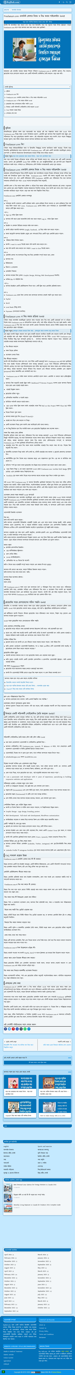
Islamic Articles (9, 1355)
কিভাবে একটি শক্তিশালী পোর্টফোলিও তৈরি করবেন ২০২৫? (22, 107)
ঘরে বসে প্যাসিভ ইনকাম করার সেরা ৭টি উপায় (37, 22)
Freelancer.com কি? (12, 94)
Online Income (8, 1358)
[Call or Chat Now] (3, 1371)
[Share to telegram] (28, 1029)
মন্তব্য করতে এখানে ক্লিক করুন (38, 1063)
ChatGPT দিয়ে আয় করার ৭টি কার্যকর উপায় (20, 689)
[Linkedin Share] (17, 1029)
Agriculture (7, 1361)
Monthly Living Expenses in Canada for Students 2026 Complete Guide (37, 1205)
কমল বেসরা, (65, 1351)
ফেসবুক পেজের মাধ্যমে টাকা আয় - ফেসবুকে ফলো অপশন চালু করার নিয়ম (36, 331)
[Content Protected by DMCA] (36, 1372)
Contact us (42, 1328)
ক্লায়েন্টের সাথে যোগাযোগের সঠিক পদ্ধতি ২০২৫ (19, 104)
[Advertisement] (38, 1134)
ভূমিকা (8, 91)
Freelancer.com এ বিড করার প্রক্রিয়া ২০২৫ (19, 101)
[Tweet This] (9, 1029)
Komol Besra (56, 1372)
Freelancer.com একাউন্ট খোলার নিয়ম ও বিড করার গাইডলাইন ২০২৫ (26, 97)
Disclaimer (42, 1337)
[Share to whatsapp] (25, 1029)
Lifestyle (6, 1364)
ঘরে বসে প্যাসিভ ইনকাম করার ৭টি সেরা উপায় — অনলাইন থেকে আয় (27, 686)
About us (42, 1325)
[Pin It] (13, 1029)
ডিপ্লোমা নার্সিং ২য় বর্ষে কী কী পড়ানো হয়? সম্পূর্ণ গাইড (29, 1195)
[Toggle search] (67, 2)
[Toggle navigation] (70, 2)
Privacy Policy (43, 1331)
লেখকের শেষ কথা (11, 113)
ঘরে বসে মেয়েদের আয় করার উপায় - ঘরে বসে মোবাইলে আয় (32, 156)
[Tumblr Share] (21, 1029)
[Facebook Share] (5, 1029)
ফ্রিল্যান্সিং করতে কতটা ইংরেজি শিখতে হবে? (19, 682)
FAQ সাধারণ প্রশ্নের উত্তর (13, 110)
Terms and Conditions (46, 1334)
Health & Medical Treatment (13, 1351)
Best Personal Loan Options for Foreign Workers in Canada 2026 (35, 1185)
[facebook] (59, 2)
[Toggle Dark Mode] (63, 2)
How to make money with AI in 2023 (52, 1116)
